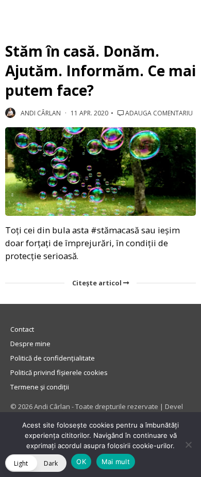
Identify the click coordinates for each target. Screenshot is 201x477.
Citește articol (97, 282)
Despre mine (30, 343)
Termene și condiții (39, 386)
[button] (35, 463)
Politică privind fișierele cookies (59, 372)
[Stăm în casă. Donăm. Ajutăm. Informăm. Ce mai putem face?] (100, 171)
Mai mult (116, 461)
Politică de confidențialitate (52, 358)
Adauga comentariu (158, 113)
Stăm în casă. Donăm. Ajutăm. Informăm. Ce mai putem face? (100, 70)
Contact (22, 329)
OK (81, 461)
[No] (188, 444)
